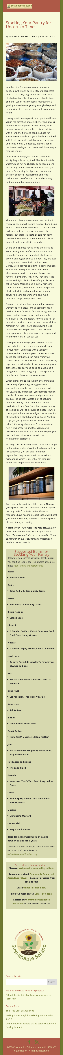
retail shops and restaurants (28, 565)
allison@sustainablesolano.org (22, 854)
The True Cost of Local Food (20, 1010)
